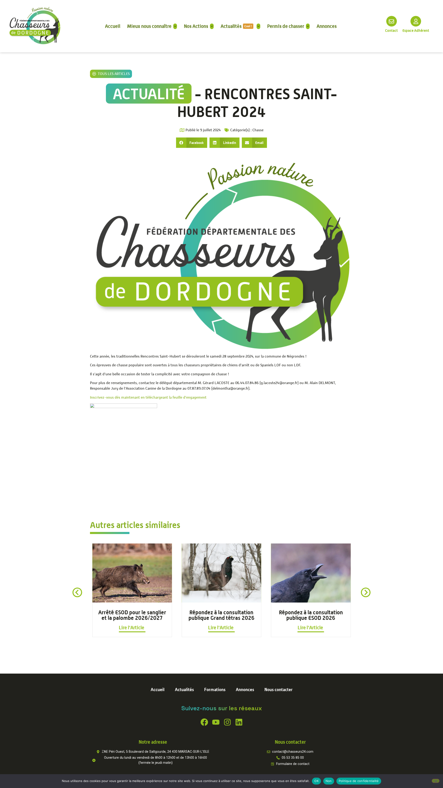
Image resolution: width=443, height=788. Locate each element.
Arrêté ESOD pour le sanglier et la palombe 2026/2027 (132, 615)
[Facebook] (204, 722)
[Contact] (391, 21)
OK (316, 781)
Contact (391, 30)
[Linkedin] (239, 722)
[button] (191, 142)
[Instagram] (227, 722)
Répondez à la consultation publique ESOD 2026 (311, 615)
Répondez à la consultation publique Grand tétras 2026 (221, 615)
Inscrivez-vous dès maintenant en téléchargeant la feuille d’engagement (148, 397)
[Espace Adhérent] (415, 21)
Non (329, 781)
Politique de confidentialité (359, 781)
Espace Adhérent (415, 30)
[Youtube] (216, 722)
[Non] (436, 781)
